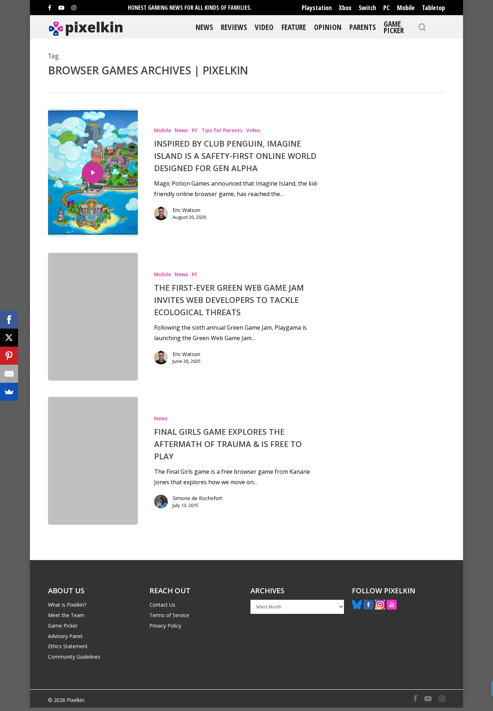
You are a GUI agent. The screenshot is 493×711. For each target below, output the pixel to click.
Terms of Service (169, 615)
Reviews (234, 26)
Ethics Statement (68, 646)
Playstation (317, 8)
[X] (9, 338)
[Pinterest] (9, 356)
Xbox (345, 8)
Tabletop (433, 8)
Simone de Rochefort (197, 498)
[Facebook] (9, 320)
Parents (362, 26)
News (204, 26)
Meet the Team (66, 615)
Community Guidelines (74, 656)
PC (386, 8)
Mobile (406, 8)
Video (264, 26)
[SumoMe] (9, 392)
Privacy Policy (165, 625)
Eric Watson (186, 210)
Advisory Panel (65, 636)
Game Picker (394, 27)
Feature (294, 26)
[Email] (9, 374)
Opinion (327, 26)
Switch (367, 8)
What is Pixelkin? (67, 604)
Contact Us (162, 604)
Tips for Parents (222, 130)
